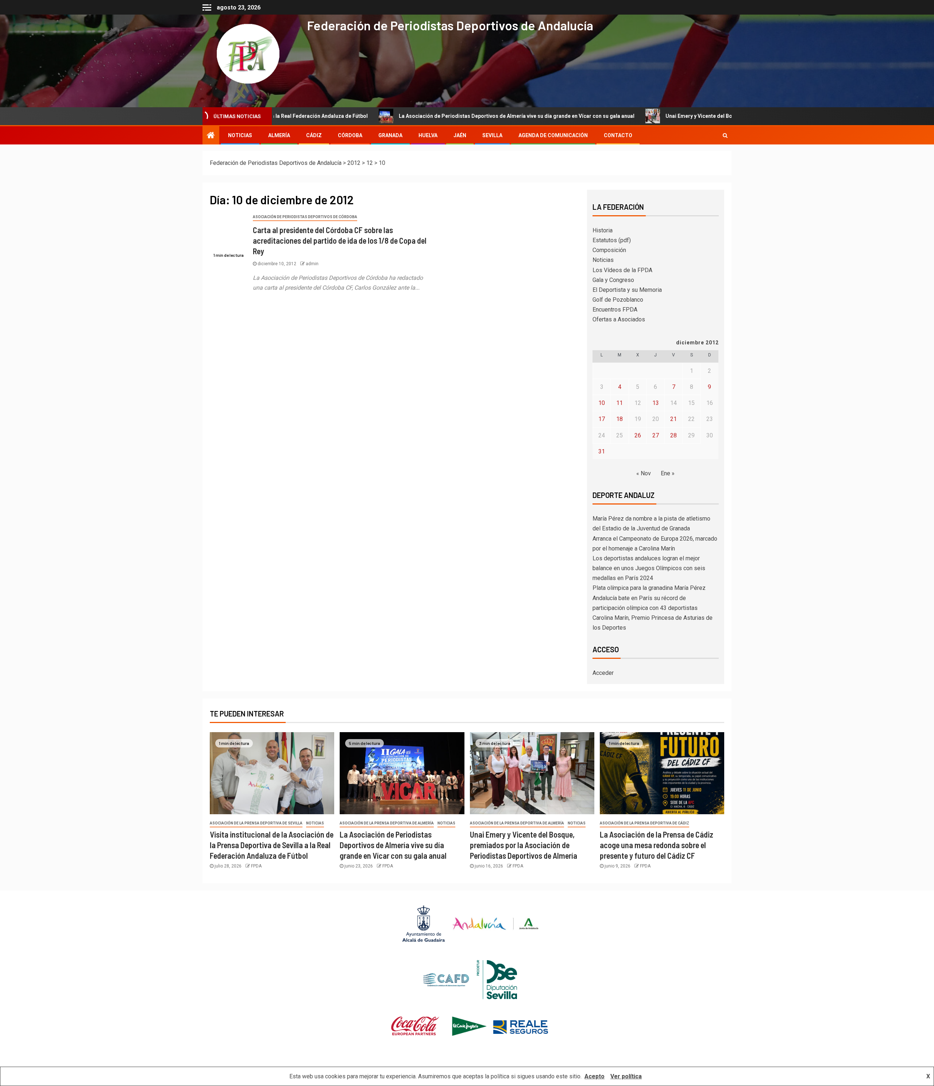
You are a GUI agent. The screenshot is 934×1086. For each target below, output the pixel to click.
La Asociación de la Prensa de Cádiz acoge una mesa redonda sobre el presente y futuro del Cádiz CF (656, 845)
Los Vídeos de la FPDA (622, 270)
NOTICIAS (240, 135)
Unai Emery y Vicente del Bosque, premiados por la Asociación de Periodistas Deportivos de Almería (731, 116)
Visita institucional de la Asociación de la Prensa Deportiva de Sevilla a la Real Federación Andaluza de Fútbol (271, 845)
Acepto (594, 1076)
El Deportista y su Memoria (627, 289)
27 (655, 435)
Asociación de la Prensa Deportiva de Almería (387, 823)
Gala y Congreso (613, 280)
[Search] (725, 135)
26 (637, 435)
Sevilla (492, 135)
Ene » (668, 473)
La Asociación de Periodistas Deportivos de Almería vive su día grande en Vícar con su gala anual (460, 116)
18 (619, 419)
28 (673, 435)
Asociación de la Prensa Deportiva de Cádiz (644, 823)
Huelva (427, 135)
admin (312, 263)
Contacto (618, 135)
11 (619, 402)
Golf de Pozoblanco (618, 299)
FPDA (256, 866)
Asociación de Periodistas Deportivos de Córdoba (305, 217)
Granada (390, 135)
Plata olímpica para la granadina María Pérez (649, 587)
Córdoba (350, 135)
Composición (609, 250)
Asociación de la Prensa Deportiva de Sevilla (256, 823)
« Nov (643, 473)
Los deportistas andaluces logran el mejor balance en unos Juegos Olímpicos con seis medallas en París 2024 (649, 568)
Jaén (460, 135)
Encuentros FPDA (615, 309)
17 (601, 419)
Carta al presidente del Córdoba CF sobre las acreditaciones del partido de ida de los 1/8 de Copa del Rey (340, 240)
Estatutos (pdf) (612, 240)
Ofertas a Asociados (619, 319)
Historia (603, 230)
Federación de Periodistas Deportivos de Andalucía (450, 25)
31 (601, 451)
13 (655, 402)
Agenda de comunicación (553, 135)
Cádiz (314, 135)
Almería (279, 135)
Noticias (603, 259)
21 (673, 419)
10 (601, 402)
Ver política (626, 1076)
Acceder (603, 672)
